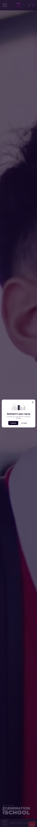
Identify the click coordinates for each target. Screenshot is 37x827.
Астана (24, 423)
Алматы (13, 423)
